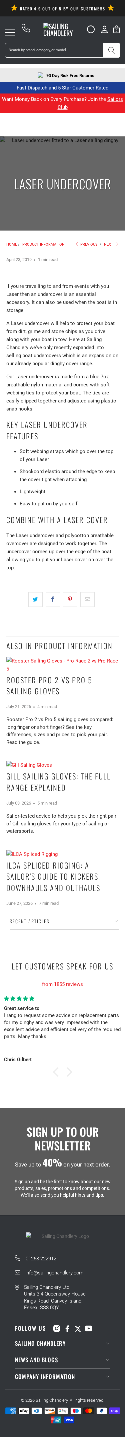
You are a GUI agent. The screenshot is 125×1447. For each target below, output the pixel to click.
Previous (88, 244)
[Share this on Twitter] (35, 599)
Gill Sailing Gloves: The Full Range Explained (58, 781)
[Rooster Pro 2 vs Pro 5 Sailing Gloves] (62, 665)
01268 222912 (41, 1259)
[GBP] (88, 29)
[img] (62, 976)
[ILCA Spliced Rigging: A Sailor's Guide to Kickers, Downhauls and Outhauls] (62, 854)
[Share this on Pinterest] (70, 599)
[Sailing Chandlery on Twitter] (78, 1328)
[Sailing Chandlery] (62, 29)
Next (109, 244)
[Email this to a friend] (87, 599)
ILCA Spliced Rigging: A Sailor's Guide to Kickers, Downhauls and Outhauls (53, 877)
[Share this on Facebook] (53, 599)
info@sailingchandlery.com (54, 1273)
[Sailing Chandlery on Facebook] (67, 1328)
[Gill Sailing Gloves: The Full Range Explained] (62, 765)
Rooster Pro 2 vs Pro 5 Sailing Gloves (49, 685)
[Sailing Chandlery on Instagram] (56, 1328)
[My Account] (104, 29)
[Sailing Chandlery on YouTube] (88, 1328)
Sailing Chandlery (52, 1400)
